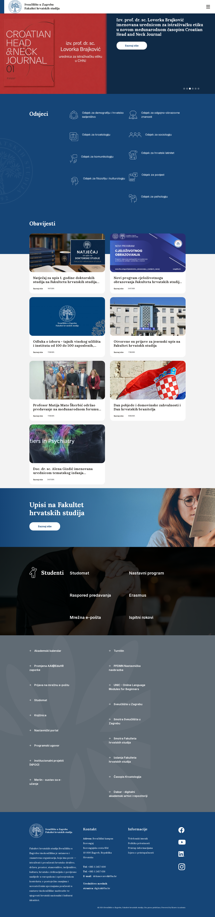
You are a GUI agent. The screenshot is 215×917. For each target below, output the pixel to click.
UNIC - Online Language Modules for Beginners (127, 687)
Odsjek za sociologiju (158, 134)
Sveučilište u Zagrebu (127, 704)
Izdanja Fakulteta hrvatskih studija (122, 759)
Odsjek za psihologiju (154, 196)
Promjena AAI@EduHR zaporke (46, 668)
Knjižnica (40, 715)
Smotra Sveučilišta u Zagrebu (125, 721)
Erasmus (137, 595)
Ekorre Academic (178, 907)
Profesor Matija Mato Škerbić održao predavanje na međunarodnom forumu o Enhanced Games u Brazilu (66, 409)
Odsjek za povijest (153, 174)
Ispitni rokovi (141, 617)
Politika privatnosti (139, 843)
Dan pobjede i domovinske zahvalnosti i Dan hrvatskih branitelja (147, 407)
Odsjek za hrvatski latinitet (157, 153)
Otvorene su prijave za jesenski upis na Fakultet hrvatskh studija (147, 343)
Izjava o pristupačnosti (141, 852)
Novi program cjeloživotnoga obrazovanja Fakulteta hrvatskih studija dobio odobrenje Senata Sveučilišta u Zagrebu (147, 284)
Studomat (79, 573)
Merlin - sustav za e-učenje (45, 781)
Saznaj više (38, 289)
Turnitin (118, 650)
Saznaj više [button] (132, 40)
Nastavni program (146, 573)
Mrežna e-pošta (85, 617)
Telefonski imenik (138, 838)
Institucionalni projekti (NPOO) (46, 762)
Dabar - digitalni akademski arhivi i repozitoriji (128, 794)
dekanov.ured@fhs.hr (105, 876)
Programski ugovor (46, 745)
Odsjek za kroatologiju (96, 134)
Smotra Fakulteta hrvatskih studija (122, 740)
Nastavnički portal (46, 730)
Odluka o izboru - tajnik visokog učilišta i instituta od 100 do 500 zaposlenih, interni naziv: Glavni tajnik (67, 345)
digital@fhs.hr (102, 888)
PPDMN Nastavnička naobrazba (125, 668)
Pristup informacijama (140, 847)
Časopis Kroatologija (127, 776)
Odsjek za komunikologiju (97, 156)
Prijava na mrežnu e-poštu (51, 685)
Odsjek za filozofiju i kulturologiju (104, 178)
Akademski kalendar (47, 650)
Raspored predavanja (90, 595)
